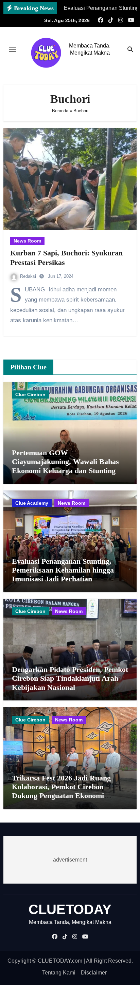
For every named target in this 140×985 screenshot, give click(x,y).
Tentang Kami (58, 973)
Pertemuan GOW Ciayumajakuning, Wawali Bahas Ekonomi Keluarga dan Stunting (65, 461)
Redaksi (28, 276)
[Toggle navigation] (12, 49)
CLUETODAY (70, 909)
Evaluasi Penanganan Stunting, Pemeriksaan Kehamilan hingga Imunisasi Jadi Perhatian (63, 570)
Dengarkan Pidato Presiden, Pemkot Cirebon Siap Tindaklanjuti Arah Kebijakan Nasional (70, 678)
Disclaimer (94, 973)
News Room (27, 241)
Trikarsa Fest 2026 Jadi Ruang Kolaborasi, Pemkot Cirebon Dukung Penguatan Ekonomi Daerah (61, 791)
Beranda (60, 110)
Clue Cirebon (30, 394)
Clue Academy (31, 503)
